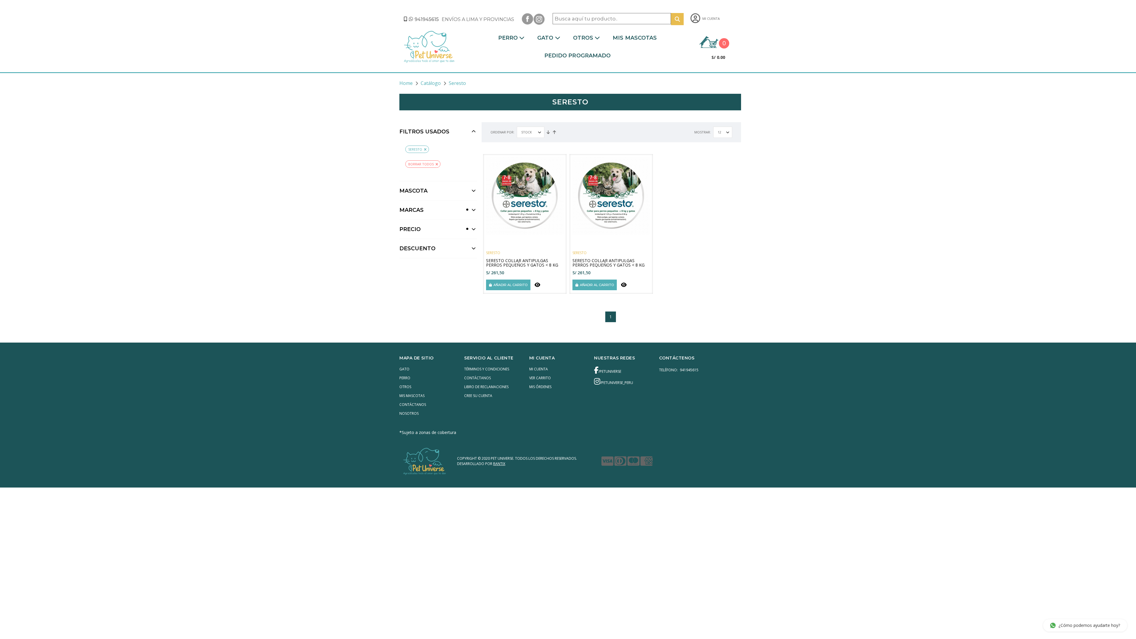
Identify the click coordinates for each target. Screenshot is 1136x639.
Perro (508, 38)
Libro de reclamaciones (486, 386)
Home (406, 83)
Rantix (499, 463)
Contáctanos (412, 404)
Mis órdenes (540, 386)
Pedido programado (577, 55)
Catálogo (431, 83)
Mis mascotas (635, 38)
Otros (583, 38)
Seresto (415, 149)
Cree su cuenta (478, 395)
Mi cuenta (538, 369)
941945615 (426, 19)
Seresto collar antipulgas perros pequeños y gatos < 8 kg (522, 263)
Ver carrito (540, 377)
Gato (545, 38)
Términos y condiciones (486, 369)
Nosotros (409, 413)
